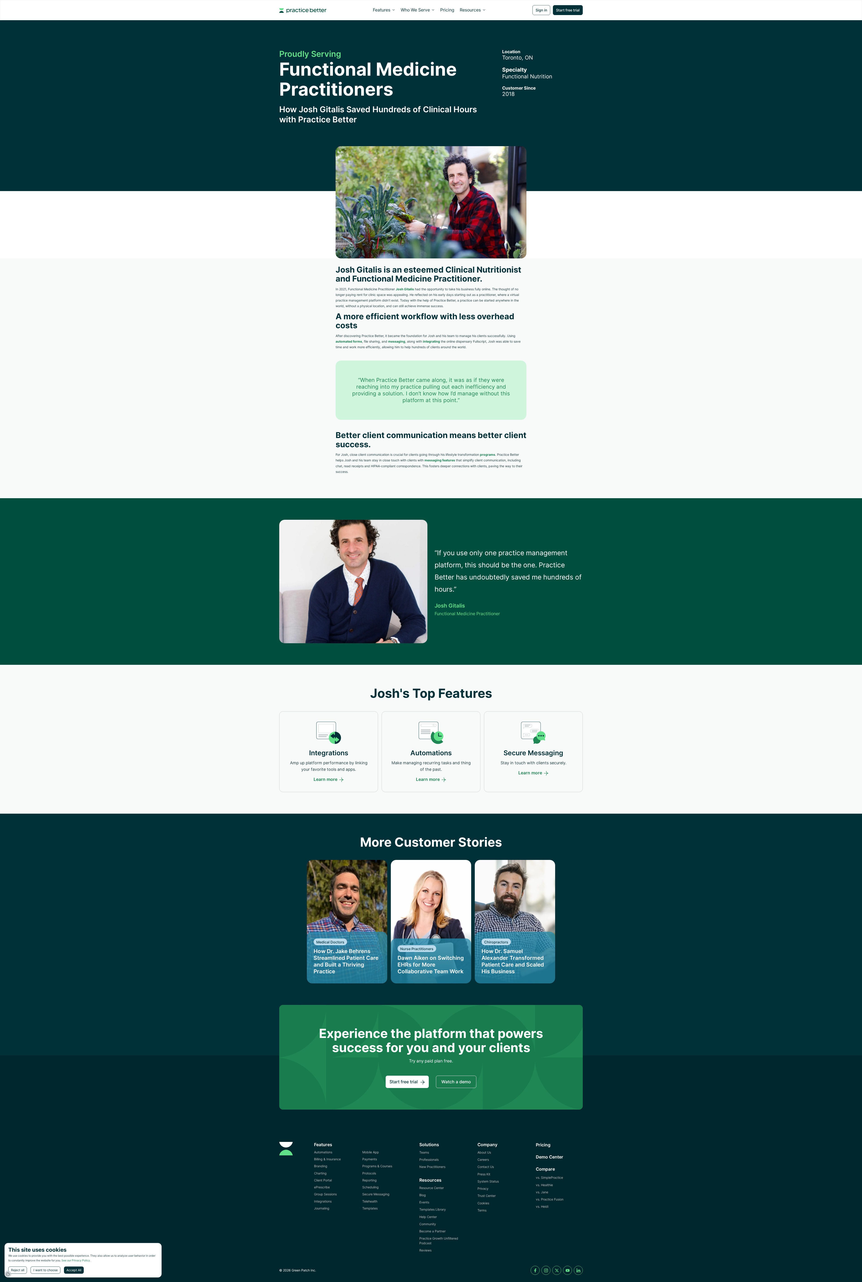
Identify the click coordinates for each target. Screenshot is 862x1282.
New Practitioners (432, 1167)
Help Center (428, 1217)
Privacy (482, 1188)
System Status (488, 1181)
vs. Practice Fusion (549, 1199)
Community (427, 1224)
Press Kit (483, 1174)
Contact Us (485, 1167)
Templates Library (432, 1209)
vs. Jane (542, 1192)
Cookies (483, 1203)
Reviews (425, 1250)
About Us (484, 1152)
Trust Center (486, 1196)
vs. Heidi (542, 1206)
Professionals (429, 1159)
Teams (424, 1152)
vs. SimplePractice (549, 1177)
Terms (481, 1210)
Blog (422, 1195)
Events (424, 1202)
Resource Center (431, 1188)
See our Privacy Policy (76, 1260)
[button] (384, 10)
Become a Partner (432, 1231)
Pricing (447, 10)
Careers (483, 1159)
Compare (545, 1169)
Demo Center (549, 1157)
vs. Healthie (544, 1185)
